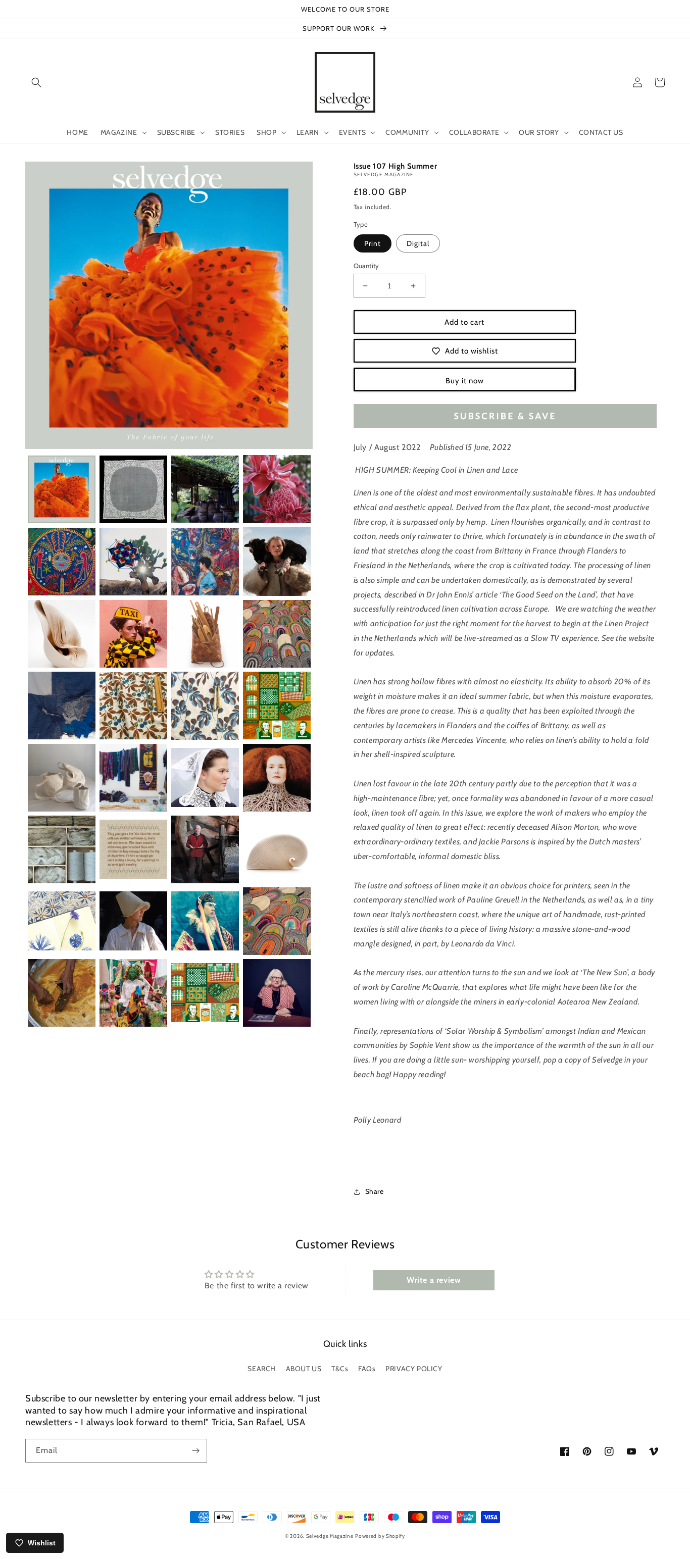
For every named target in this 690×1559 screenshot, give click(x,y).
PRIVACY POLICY (413, 1368)
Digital (418, 243)
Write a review (434, 1280)
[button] (36, 82)
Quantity (366, 266)
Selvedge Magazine (330, 1536)
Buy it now (465, 380)
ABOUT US (304, 1368)
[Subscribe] (195, 1451)
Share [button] (374, 1191)
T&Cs (339, 1368)
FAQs (366, 1368)
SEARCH (262, 1368)
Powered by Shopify (380, 1536)
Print (372, 243)
